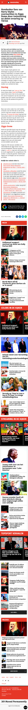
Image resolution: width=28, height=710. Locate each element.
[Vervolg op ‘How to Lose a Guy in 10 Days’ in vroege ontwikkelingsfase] (14, 377)
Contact (4, 695)
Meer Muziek (18, 671)
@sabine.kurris (7, 164)
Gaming (3, 255)
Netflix (3, 433)
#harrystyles (6, 165)
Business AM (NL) (6, 689)
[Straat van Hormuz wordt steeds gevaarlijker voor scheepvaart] (4, 571)
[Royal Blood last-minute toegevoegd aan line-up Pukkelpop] (4, 664)
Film (3, 302)
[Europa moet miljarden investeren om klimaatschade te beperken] (4, 594)
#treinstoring (18, 196)
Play (7, 677)
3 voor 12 (8, 150)
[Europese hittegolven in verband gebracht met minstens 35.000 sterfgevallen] (4, 602)
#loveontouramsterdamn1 (10, 180)
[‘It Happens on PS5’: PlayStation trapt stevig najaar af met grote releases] (4, 249)
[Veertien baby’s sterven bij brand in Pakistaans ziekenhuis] (4, 369)
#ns (11, 167)
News (3, 548)
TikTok (14, 92)
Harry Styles (16, 54)
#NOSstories (14, 198)
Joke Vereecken (16, 41)
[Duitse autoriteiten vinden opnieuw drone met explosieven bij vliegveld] (4, 514)
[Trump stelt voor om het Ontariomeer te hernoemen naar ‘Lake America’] (14, 449)
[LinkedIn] (8, 680)
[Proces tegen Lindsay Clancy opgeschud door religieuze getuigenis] (4, 522)
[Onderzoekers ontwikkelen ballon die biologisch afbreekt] (4, 473)
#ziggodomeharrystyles (10, 181)
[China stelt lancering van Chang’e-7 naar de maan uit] (4, 586)
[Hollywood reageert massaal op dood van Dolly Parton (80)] (14, 226)
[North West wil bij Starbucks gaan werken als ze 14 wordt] (14, 266)
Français (4, 683)
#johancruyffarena (8, 189)
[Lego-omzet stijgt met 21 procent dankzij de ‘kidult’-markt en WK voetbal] (4, 400)
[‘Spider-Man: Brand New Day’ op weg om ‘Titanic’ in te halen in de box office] (4, 408)
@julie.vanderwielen (9, 185)
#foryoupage (17, 189)
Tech (16, 677)
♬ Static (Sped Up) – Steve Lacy (12, 190)
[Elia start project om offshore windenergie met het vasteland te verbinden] (4, 361)
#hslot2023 (18, 165)
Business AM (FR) (16, 689)
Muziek (3, 38)
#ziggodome (6, 167)
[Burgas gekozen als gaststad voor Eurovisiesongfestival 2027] (4, 653)
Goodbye (4, 691)
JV (3, 43)
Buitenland (4, 263)
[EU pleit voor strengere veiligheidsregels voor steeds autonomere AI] (4, 506)
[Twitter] (5, 680)
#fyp (14, 167)
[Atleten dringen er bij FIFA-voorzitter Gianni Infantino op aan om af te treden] (12, 538)
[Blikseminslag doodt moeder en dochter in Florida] (4, 288)
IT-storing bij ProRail (13, 114)
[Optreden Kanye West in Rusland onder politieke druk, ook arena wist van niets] (4, 647)
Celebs (3, 239)
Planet (12, 677)
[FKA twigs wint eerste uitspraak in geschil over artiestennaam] (4, 659)
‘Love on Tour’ (19, 90)
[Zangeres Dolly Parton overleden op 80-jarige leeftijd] (4, 579)
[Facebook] (3, 680)
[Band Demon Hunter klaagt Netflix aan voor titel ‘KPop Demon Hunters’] (12, 423)
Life (20, 677)
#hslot (12, 165)
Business (4, 406)
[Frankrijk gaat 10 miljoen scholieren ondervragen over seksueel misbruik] (4, 563)
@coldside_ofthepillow (10, 171)
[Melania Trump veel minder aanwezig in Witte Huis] (4, 258)
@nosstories (6, 192)
